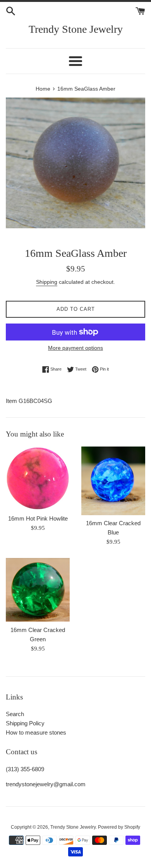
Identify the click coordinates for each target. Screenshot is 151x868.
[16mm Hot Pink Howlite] (38, 478)
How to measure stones (36, 732)
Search (15, 714)
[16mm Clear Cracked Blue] (113, 481)
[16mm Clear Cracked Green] (38, 589)
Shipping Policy (25, 723)
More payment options (75, 348)
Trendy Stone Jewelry (76, 29)
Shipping (46, 282)
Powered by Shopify (119, 827)
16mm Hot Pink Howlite (38, 518)
